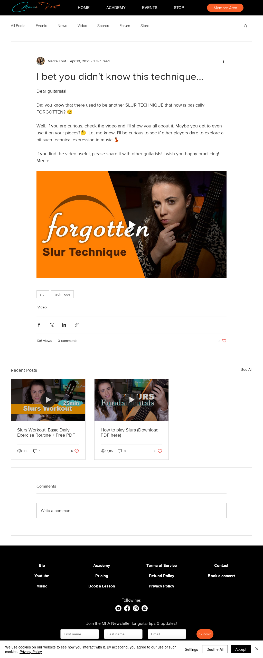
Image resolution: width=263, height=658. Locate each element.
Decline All (214, 649)
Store (144, 25)
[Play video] (131, 224)
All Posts (18, 25)
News (62, 25)
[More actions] (223, 61)
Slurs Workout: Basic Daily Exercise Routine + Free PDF (46, 432)
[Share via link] (76, 324)
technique (62, 294)
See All (246, 369)
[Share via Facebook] (38, 324)
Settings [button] (191, 649)
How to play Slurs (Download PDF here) (129, 432)
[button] (245, 26)
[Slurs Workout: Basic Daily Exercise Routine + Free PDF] (48, 400)
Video (82, 25)
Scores (103, 25)
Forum (124, 25)
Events (41, 25)
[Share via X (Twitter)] (51, 324)
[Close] (257, 649)
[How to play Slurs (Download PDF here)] (132, 400)
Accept (240, 649)
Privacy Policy (31, 651)
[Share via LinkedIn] (64, 324)
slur (43, 294)
